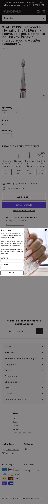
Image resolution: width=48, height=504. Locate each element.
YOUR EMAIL (4, 264)
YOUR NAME (4, 258)
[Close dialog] (46, 230)
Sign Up (12, 272)
